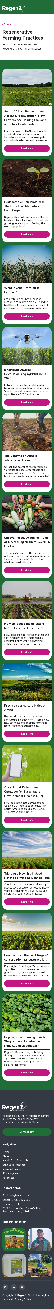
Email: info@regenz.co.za (16, 1195)
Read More (27, 148)
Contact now (27, 1132)
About (6, 1156)
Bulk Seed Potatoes (14, 1165)
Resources (8, 1177)
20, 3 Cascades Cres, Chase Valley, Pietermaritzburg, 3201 (21, 1210)
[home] (14, 7)
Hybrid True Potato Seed (16, 1160)
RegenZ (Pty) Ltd (12, 1204)
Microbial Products (13, 1169)
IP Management (11, 1173)
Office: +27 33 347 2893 (16, 1200)
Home (5, 1152)
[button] (48, 7)
